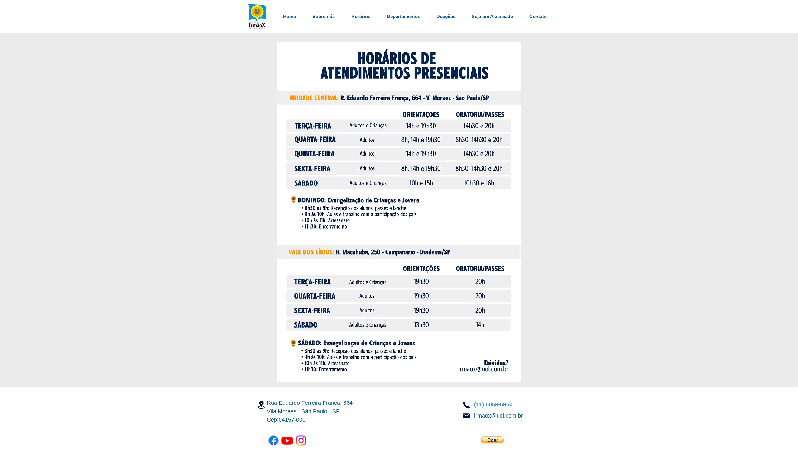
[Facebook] (273, 440)
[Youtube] (287, 440)
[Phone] (466, 405)
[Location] (261, 405)
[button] (400, 16)
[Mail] (466, 416)
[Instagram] (301, 440)
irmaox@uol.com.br (498, 416)
